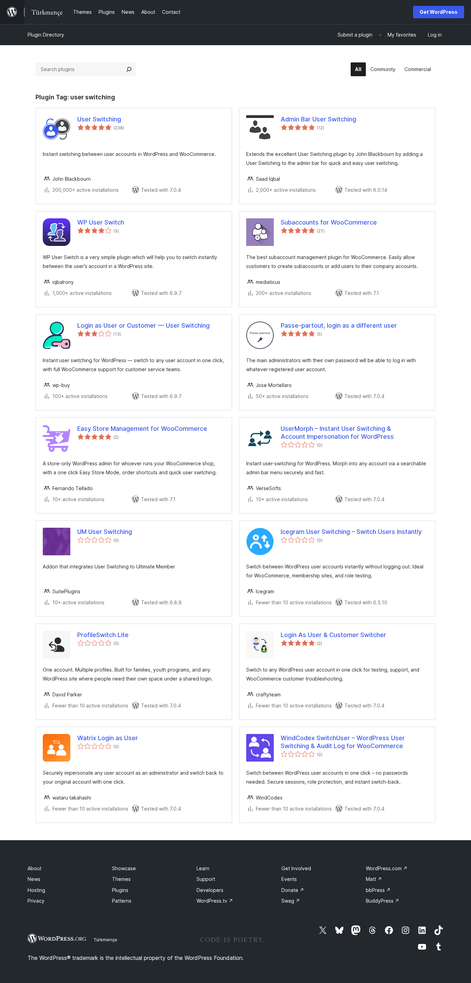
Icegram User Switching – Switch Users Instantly (351, 531)
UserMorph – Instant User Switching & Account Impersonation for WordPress (337, 432)
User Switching (99, 119)
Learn (203, 868)
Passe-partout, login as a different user (339, 325)
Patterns (121, 901)
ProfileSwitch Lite (103, 634)
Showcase (124, 868)
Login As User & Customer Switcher (333, 634)
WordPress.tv (215, 901)
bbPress (378, 890)
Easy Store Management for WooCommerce (142, 428)
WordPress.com (387, 868)
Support (206, 879)
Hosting (36, 890)
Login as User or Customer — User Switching (143, 325)
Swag (290, 901)
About (34, 868)
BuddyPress (382, 901)
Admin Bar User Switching (318, 119)
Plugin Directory (46, 35)
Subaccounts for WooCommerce (329, 222)
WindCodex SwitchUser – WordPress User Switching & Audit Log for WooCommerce (343, 741)
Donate (292, 890)
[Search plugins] (129, 69)
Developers (210, 890)
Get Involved (296, 868)
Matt (374, 879)
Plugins (120, 890)
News (34, 879)
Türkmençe (105, 939)
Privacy (36, 901)
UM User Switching (104, 531)
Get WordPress (439, 12)
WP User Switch (100, 222)
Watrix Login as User (107, 738)
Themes (121, 879)
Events (289, 879)
